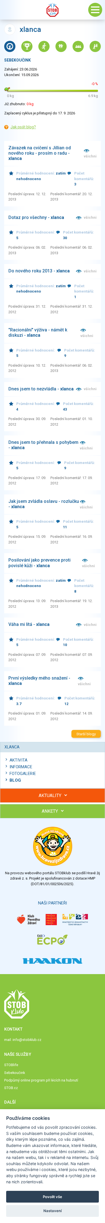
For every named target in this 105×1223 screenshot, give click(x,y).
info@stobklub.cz (27, 1040)
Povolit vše (52, 1196)
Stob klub (53, 10)
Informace (21, 766)
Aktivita (18, 760)
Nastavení (52, 1210)
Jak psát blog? (23, 127)
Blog (15, 780)
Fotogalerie (23, 773)
